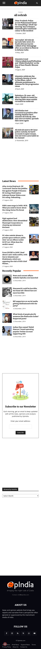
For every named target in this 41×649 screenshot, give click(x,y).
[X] (23, 633)
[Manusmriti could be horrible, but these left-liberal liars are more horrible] (7, 292)
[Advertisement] (20, 462)
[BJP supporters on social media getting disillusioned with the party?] (7, 305)
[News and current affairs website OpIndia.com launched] (7, 279)
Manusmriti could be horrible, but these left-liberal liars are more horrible (25, 290)
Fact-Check (6, 118)
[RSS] (17, 633)
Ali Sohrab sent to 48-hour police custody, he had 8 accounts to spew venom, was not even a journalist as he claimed (27, 134)
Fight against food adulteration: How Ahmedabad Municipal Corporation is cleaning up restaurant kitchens (14, 222)
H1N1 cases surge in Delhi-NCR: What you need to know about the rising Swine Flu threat (15, 208)
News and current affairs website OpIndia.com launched (25, 277)
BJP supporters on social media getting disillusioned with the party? (25, 303)
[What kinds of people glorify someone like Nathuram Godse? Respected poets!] (7, 318)
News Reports (5, 28)
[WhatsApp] (29, 633)
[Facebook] (6, 633)
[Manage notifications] (5, 644)
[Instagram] (12, 633)
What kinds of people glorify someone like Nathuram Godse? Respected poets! (26, 316)
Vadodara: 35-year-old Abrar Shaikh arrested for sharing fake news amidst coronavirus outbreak (26, 98)
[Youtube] (34, 633)
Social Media (7, 67)
